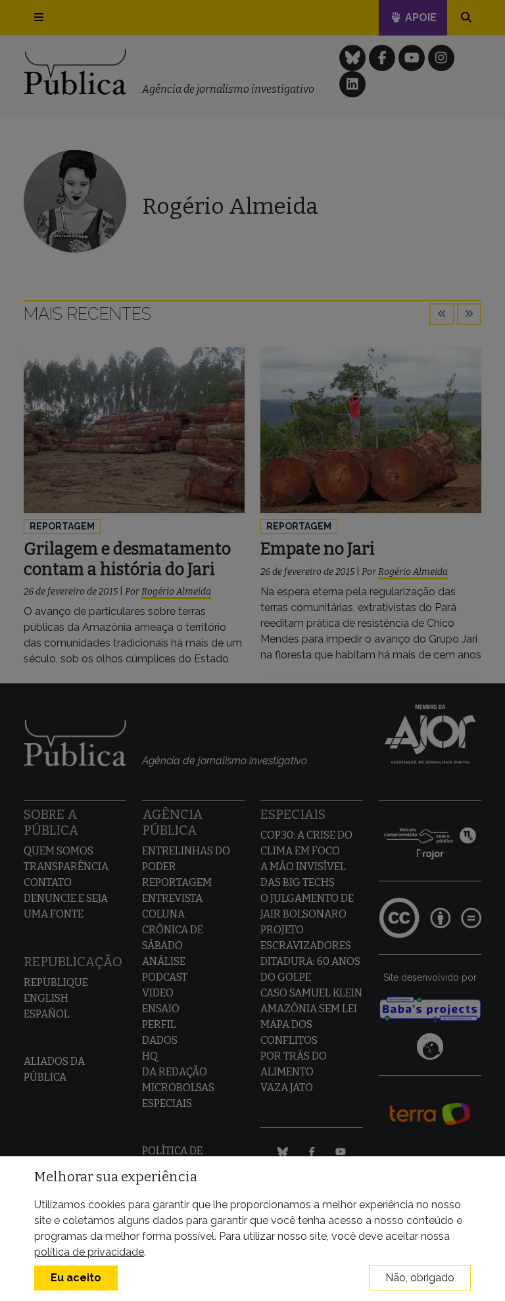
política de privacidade (89, 1252)
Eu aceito (76, 1277)
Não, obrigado (419, 1277)
